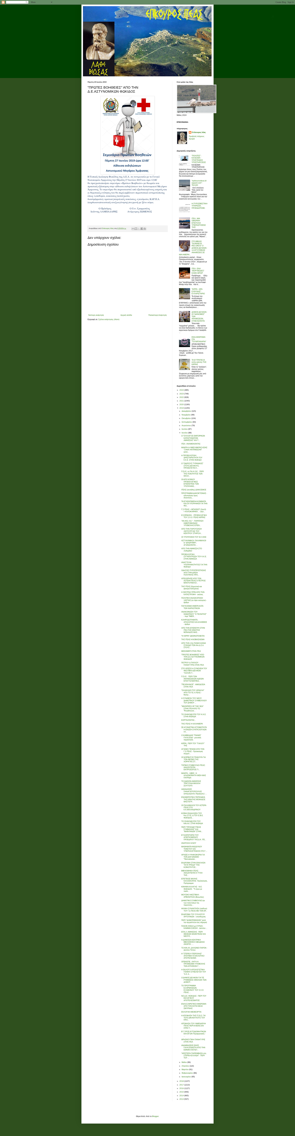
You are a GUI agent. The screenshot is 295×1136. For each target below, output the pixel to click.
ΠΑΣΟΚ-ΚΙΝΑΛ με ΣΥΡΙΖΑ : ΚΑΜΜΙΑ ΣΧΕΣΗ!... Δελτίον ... (194, 927)
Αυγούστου (186, 425)
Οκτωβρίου (186, 418)
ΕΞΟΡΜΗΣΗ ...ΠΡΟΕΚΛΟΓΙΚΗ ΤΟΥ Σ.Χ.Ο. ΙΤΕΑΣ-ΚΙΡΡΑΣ (194, 516)
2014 (181, 1096)
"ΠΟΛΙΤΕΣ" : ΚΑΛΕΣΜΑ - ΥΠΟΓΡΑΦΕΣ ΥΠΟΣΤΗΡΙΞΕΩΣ (199, 159)
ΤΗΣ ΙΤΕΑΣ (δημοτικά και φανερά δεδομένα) (191, 587)
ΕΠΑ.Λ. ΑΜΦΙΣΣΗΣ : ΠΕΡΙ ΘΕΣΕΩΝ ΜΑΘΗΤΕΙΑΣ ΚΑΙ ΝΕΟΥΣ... (193, 934)
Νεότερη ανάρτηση (96, 315)
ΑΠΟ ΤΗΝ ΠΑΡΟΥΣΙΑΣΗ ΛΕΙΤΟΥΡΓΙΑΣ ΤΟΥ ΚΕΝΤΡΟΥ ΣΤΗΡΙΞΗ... (191, 531)
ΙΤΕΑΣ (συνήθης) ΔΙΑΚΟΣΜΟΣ (193, 490)
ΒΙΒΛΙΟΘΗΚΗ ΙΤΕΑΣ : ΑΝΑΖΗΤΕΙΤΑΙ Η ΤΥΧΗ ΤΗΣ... (192, 873)
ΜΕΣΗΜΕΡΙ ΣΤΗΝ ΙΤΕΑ (191, 651)
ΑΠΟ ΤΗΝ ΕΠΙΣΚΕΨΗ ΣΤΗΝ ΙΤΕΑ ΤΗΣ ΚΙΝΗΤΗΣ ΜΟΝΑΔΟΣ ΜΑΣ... (193, 630)
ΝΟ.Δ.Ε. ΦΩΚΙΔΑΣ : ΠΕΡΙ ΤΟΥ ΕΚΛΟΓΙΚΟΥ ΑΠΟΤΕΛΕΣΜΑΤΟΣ (193, 998)
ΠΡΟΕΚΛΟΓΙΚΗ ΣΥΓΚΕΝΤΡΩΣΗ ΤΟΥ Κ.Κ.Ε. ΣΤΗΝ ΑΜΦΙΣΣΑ (194, 556)
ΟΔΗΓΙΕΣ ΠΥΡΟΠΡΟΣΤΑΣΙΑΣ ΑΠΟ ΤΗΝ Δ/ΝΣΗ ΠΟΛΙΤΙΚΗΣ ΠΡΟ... (193, 572)
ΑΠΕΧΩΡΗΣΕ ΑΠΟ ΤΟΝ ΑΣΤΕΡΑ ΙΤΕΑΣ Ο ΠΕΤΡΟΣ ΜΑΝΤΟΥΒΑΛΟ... (193, 580)
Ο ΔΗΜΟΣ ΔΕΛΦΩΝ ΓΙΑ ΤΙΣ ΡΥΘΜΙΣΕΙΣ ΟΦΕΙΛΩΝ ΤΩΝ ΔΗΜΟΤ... (193, 980)
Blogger (155, 1116)
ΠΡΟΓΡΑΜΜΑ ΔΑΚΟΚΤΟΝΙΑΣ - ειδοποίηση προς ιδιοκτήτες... (194, 495)
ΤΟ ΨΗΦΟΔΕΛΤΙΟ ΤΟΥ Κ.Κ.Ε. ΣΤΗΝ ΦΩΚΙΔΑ (193, 715)
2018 (181, 1081)
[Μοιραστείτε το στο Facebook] (141, 228)
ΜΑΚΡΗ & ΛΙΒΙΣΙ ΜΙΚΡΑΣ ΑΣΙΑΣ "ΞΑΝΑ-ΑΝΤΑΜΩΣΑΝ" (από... (194, 449)
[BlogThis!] (136, 228)
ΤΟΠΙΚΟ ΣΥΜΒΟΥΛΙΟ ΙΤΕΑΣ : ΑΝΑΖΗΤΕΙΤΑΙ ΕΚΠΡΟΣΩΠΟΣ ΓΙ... (193, 767)
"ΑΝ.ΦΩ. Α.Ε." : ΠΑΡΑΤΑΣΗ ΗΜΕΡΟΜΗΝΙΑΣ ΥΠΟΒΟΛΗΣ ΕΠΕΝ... (192, 523)
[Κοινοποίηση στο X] (138, 228)
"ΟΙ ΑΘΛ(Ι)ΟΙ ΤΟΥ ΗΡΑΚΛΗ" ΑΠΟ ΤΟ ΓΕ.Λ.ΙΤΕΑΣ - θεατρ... (192, 692)
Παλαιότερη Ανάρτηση (157, 315)
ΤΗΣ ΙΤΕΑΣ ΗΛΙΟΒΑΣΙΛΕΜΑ (193, 639)
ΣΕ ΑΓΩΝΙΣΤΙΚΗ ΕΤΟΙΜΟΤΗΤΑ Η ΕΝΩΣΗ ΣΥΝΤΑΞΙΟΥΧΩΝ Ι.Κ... (194, 729)
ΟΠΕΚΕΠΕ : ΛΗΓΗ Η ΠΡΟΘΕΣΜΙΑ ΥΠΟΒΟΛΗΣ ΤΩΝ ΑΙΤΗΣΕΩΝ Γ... (193, 964)
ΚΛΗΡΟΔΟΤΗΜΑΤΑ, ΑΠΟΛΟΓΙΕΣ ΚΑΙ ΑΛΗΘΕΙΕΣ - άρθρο (194, 622)
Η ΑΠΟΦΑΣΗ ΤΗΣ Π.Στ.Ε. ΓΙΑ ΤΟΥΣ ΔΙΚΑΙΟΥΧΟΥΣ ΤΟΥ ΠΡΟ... (193, 1018)
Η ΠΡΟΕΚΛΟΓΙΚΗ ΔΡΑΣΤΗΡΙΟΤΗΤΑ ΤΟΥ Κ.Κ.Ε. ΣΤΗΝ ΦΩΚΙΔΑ (191, 457)
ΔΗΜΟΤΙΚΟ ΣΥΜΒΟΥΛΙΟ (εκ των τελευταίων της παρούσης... (193, 902)
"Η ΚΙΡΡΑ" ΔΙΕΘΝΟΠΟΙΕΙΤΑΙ (193, 636)
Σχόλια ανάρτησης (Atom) (108, 319)
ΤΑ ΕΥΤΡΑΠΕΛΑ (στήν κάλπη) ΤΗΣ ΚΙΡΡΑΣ (199, 362)
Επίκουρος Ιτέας (199, 132)
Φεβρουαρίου (187, 1073)
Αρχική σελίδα (126, 315)
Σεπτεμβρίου (187, 422)
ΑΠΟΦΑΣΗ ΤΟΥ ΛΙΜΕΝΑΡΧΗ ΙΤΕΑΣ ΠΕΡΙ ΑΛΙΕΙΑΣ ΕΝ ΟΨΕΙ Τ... (193, 1026)
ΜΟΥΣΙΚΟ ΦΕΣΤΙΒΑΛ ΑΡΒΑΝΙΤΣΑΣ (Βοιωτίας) (192, 896)
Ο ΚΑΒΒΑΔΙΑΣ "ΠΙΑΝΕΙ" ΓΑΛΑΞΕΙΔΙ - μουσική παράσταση (191, 737)
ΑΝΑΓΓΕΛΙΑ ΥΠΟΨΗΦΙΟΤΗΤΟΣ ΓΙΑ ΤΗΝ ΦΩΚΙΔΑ (194, 564)
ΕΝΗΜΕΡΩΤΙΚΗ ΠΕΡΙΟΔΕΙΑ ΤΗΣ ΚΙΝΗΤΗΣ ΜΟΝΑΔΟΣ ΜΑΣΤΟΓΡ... (193, 799)
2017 (181, 1085)
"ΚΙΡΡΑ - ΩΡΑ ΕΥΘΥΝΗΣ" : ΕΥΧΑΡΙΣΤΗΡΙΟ (198, 291)
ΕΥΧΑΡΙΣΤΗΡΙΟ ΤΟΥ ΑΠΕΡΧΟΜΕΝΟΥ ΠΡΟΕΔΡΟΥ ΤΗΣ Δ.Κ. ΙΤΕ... (193, 837)
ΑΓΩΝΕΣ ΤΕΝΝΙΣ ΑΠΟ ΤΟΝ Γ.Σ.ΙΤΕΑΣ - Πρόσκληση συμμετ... (192, 751)
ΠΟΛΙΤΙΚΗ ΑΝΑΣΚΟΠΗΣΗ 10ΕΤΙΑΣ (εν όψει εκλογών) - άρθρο (194, 600)
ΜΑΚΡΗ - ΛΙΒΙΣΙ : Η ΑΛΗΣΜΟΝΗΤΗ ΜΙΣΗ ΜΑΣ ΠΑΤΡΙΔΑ (193, 775)
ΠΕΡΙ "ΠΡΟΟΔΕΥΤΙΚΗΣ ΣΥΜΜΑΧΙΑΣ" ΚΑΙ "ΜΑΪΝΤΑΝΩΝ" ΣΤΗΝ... (192, 829)
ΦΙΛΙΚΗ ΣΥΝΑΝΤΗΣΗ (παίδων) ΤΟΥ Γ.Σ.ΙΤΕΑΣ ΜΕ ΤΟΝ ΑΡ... (194, 909)
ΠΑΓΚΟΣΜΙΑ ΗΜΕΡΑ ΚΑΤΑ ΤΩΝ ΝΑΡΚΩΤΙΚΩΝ (192, 607)
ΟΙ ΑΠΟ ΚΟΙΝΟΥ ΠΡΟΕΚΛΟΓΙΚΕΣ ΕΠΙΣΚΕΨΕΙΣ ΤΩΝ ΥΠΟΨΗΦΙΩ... (190, 482)
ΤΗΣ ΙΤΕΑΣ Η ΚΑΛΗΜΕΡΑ (192, 724)
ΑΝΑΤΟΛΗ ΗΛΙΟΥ (188, 843)
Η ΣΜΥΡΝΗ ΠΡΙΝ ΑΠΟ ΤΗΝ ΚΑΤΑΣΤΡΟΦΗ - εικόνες (193, 593)
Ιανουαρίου (186, 1077)
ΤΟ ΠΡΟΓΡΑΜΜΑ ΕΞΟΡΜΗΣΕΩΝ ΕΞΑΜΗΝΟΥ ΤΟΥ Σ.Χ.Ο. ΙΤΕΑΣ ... (192, 989)
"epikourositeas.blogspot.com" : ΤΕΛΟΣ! (199, 183)
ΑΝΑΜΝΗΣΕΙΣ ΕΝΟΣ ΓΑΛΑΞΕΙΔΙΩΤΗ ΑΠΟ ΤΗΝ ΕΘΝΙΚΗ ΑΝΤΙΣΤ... (193, 1047)
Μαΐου (184, 1062)
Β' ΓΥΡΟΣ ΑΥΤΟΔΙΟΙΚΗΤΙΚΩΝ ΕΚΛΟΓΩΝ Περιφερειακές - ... (193, 1033)
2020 (181, 404)
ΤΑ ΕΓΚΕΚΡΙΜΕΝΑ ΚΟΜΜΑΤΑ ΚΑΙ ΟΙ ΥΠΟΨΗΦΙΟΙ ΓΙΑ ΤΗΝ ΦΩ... (194, 503)
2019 (181, 408)
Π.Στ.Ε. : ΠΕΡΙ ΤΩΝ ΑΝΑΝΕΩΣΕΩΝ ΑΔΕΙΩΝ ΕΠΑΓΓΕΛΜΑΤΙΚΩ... (192, 678)
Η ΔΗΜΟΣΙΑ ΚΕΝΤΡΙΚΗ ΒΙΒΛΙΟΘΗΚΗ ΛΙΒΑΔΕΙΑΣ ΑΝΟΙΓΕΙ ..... (193, 942)
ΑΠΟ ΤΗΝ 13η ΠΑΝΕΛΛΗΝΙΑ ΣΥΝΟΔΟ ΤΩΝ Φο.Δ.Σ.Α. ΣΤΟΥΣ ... (193, 645)
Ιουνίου (185, 433)
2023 (181, 394)
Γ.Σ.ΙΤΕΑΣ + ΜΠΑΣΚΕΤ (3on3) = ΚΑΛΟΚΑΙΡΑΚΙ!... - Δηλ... (193, 510)
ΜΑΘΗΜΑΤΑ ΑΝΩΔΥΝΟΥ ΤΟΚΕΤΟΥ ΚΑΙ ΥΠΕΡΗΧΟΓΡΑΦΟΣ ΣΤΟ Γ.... (194, 849)
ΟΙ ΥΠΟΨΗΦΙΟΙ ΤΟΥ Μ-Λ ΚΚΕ (193, 537)
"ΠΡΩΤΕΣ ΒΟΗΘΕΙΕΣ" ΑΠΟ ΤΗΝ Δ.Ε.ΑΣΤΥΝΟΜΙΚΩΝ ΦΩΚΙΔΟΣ (193, 657)
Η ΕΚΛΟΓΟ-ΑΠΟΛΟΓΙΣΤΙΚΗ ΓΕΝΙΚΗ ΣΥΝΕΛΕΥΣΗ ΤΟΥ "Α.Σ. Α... (193, 972)
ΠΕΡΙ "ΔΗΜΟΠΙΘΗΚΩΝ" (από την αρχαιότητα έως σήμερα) (194, 921)
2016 (181, 1088)
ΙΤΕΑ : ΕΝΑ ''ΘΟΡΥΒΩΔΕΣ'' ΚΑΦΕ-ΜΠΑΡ (198, 271)
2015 (181, 1092)
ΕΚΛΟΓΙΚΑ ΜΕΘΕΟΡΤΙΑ (191, 1012)
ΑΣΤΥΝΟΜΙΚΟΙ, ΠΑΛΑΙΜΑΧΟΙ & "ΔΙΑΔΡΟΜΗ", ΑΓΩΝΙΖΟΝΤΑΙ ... (193, 543)
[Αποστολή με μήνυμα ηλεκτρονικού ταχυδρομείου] (133, 228)
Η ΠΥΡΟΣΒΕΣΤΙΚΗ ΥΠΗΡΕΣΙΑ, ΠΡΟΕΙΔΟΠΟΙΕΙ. (199, 206)
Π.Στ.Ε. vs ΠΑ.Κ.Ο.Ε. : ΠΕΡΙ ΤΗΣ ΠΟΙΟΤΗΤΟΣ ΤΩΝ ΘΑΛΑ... (192, 473)
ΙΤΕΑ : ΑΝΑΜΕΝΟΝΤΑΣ (190, 444)
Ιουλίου (185, 429)
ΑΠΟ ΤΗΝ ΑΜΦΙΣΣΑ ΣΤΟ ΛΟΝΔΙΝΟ (191, 549)
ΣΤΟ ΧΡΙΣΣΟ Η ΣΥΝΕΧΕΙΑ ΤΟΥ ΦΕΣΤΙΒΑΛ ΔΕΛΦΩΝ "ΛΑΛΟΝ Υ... (194, 670)
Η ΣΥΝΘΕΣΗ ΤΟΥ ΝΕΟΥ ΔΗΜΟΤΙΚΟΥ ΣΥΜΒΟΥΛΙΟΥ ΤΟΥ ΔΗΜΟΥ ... (194, 700)
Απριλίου (186, 1066)
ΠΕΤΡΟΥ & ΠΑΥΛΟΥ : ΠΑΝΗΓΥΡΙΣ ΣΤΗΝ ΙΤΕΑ (192, 664)
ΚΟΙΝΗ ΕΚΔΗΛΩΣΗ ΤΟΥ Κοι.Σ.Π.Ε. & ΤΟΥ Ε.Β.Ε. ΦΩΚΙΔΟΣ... (192, 815)
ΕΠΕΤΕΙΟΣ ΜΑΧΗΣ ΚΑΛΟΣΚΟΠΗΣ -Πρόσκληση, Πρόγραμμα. (194, 881)
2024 (181, 390)
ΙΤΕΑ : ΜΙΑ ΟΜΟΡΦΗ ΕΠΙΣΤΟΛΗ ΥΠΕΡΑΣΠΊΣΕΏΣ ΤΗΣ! (199, 223)
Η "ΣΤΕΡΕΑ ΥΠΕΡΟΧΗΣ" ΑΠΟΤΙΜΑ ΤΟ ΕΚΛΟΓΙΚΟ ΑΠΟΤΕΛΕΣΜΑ (192, 956)
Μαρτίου (185, 1069)
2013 (181, 1099)
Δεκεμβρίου (187, 411)
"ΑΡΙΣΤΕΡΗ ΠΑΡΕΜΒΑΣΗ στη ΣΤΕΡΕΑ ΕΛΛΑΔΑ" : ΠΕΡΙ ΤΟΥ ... (193, 1055)
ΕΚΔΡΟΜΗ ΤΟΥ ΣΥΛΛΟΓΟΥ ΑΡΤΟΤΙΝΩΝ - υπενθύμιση (193, 915)
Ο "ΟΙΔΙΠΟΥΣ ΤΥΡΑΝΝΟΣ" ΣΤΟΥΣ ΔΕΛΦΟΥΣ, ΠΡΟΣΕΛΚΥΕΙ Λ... (192, 465)
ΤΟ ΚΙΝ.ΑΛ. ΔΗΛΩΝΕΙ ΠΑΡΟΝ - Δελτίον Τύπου (194, 949)
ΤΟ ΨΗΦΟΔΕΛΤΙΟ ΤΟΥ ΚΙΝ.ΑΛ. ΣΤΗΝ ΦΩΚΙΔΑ (192, 822)
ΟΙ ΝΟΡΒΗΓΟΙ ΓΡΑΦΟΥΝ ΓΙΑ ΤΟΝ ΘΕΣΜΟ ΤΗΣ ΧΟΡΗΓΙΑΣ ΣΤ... (193, 759)
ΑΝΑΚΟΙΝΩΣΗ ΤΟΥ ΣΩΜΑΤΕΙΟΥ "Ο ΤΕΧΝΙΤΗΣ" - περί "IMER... (193, 614)
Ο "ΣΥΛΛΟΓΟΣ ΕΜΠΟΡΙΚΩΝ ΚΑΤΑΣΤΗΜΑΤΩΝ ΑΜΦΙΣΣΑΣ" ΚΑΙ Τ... (193, 438)
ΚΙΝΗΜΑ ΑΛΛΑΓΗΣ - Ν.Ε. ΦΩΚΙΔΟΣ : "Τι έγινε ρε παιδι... (191, 889)
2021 (181, 401)
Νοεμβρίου (186, 415)
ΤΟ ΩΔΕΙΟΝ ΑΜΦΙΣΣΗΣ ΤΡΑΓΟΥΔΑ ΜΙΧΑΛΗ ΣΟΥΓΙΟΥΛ (191, 783)
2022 (181, 397)
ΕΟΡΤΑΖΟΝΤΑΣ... (188, 720)
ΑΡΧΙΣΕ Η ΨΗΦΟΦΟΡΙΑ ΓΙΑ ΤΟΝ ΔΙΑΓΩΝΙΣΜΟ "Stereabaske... (193, 857)
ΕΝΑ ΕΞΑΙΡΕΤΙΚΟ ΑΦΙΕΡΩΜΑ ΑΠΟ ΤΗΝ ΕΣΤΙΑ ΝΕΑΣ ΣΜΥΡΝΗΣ (193, 1006)
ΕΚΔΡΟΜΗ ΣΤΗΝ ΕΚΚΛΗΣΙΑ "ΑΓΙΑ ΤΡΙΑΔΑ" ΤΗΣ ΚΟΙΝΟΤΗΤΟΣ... (193, 865)
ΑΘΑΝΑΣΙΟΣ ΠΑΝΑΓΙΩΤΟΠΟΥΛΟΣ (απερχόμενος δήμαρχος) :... (194, 791)
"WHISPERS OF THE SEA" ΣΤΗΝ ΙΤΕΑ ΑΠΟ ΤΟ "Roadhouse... (192, 708)
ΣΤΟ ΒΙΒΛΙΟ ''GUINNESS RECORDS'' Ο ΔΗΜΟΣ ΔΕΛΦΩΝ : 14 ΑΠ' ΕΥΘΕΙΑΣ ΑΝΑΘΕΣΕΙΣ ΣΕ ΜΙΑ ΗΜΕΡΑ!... (193, 248)
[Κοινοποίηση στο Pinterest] (144, 228)
